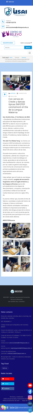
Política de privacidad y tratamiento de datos (16, 399)
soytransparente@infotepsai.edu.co (21, 348)
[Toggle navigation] (29, 53)
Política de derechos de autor (11, 400)
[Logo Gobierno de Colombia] (16, 2)
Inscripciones (8, 43)
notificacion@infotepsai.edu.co (16, 353)
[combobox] (14, 47)
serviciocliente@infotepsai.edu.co (19, 343)
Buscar (28, 47)
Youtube (7, 379)
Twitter (6, 383)
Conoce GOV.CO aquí (25, 408)
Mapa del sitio (26, 400)
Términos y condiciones (16, 397)
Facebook (6, 388)
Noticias (4, 368)
